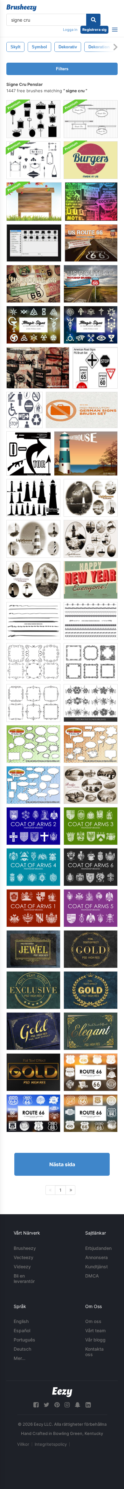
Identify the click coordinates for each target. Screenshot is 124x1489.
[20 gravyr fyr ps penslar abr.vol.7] (91, 539)
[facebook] (35, 1405)
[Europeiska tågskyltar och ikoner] (82, 410)
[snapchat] (77, 1405)
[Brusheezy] (21, 7)
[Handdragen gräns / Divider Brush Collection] (33, 621)
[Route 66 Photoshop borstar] (91, 1072)
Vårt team (95, 1330)
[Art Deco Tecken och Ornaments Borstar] (33, 160)
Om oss (93, 1321)
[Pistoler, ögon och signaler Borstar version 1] (28, 453)
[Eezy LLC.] (62, 1392)
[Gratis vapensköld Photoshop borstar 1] (33, 908)
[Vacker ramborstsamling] (91, 662)
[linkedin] (88, 1405)
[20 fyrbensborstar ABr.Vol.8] (33, 580)
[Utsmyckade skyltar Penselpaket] (33, 119)
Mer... (19, 1358)
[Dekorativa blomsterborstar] (91, 703)
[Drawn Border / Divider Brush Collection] (91, 621)
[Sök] (93, 20)
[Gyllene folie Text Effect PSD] (33, 949)
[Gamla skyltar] (91, 201)
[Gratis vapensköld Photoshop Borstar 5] (91, 908)
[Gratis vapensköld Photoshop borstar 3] (91, 826)
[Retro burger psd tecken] (91, 160)
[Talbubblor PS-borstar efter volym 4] (91, 744)
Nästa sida (62, 1164)
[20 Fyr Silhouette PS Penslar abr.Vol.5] (33, 498)
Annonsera (96, 1257)
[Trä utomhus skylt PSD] (34, 201)
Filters (62, 68)
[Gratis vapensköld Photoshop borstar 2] (33, 826)
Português (24, 1339)
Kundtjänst (96, 1266)
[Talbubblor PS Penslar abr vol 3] (33, 785)
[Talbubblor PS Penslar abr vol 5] (33, 744)
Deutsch (22, 1349)
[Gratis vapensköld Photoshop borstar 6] (91, 867)
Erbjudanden (98, 1248)
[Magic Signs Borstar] (33, 325)
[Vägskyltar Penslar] (95, 368)
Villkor (23, 1444)
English (21, 1321)
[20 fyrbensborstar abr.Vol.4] (91, 498)
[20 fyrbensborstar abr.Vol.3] (33, 539)
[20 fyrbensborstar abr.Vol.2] (86, 453)
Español (22, 1330)
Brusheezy (25, 1248)
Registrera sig (94, 29)
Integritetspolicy (51, 1444)
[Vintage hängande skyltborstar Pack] (91, 119)
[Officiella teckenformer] (24, 410)
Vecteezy (23, 1257)
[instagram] (67, 1405)
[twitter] (46, 1405)
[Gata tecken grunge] (37, 368)
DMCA (92, 1275)
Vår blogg (95, 1339)
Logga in (70, 29)
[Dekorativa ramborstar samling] (33, 662)
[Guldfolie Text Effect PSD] (91, 990)
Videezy (22, 1266)
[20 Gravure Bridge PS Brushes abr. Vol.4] (91, 785)
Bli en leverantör (24, 1278)
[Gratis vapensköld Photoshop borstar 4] (33, 867)
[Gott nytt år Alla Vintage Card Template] (91, 580)
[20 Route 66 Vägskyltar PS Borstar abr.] (91, 243)
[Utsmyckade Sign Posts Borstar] (33, 243)
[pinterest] (56, 1405)
